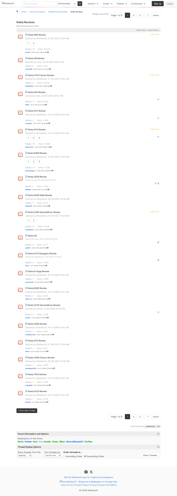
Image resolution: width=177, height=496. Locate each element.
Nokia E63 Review (36, 92)
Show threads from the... (30, 452)
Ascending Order (73, 456)
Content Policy (81, 485)
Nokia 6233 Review (37, 391)
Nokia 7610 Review (37, 374)
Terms (70, 485)
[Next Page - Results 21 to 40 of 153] (147, 15)
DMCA (113, 485)
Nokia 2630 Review (37, 176)
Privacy (93, 485)
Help (63, 485)
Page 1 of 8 (116, 15)
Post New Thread (26, 410)
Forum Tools (140, 30)
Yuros (36, 239)
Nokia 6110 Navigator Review (42, 253)
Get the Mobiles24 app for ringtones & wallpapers (88, 477)
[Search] (79, 3)
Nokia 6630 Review (37, 288)
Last (155, 15)
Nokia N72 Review (37, 110)
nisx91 (39, 308)
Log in (170, 3)
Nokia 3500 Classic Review (41, 357)
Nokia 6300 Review (37, 153)
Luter (38, 62)
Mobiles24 (41, 38)
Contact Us (103, 485)
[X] (91, 472)
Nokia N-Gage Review (38, 271)
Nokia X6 (32, 235)
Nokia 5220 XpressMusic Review (44, 305)
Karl (38, 95)
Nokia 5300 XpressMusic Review (44, 212)
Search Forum (152, 30)
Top (158, 426)
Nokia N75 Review (37, 340)
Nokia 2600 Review (37, 324)
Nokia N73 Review (37, 129)
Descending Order (95, 456)
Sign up (157, 3)
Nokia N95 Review (37, 34)
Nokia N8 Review (36, 58)
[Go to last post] (48, 52)
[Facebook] (86, 472)
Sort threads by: (52, 452)
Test (40, 441)
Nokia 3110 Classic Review (41, 75)
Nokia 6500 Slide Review (40, 195)
